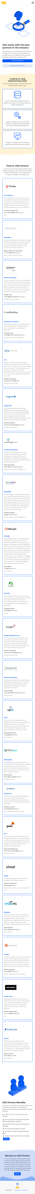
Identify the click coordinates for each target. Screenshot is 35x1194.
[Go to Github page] (17, 1184)
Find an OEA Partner (17, 60)
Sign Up (6, 1139)
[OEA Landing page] (4, 2)
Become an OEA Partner (17, 65)
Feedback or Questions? (21, 1190)
